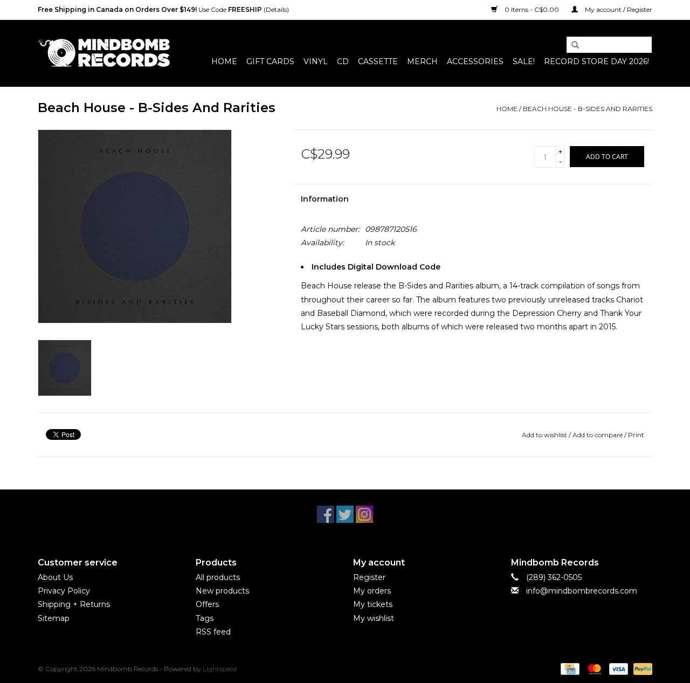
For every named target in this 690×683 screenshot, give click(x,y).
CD (343, 61)
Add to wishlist (544, 435)
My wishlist (373, 618)
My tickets (372, 604)
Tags (204, 618)
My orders (372, 591)
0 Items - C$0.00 (532, 9)
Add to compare (598, 435)
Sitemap (54, 618)
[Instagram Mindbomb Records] (364, 514)
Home (224, 61)
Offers (207, 604)
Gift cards (270, 61)
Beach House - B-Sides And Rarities (587, 109)
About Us (55, 577)
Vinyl (315, 61)
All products (218, 577)
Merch (422, 61)
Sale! (524, 61)
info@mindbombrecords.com (581, 591)
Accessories (475, 61)
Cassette (378, 61)
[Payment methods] (569, 668)
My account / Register (617, 9)
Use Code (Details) (163, 9)
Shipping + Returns (74, 604)
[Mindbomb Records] (104, 53)
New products (222, 591)
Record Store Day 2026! (596, 61)
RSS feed (213, 632)
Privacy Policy (64, 591)
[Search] (571, 45)
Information (325, 199)
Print (636, 435)
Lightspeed (220, 669)
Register (369, 577)
